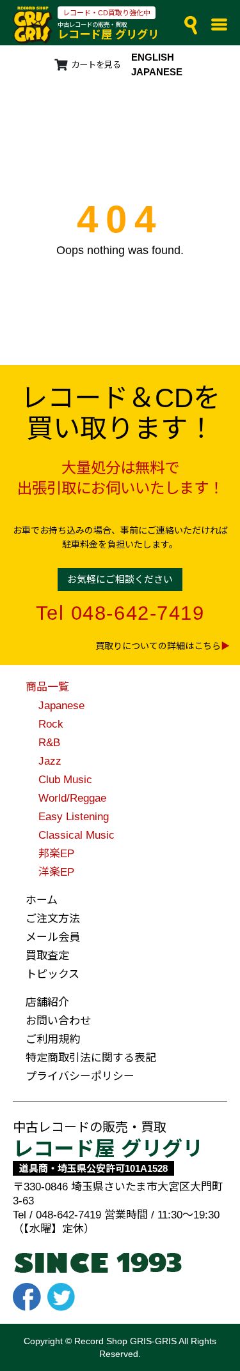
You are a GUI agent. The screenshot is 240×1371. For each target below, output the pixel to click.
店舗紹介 (47, 1002)
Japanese (61, 706)
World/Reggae (72, 798)
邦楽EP (56, 854)
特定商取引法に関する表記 (91, 1058)
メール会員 (53, 937)
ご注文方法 (53, 919)
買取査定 (47, 956)
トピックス (52, 974)
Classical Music (76, 835)
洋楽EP (56, 872)
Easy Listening (73, 817)
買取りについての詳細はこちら (158, 646)
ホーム (42, 900)
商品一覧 (47, 687)
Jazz (49, 761)
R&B (49, 743)
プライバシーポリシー (80, 1076)
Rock (50, 724)
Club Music (65, 780)
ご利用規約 (53, 1039)
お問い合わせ (58, 1021)
